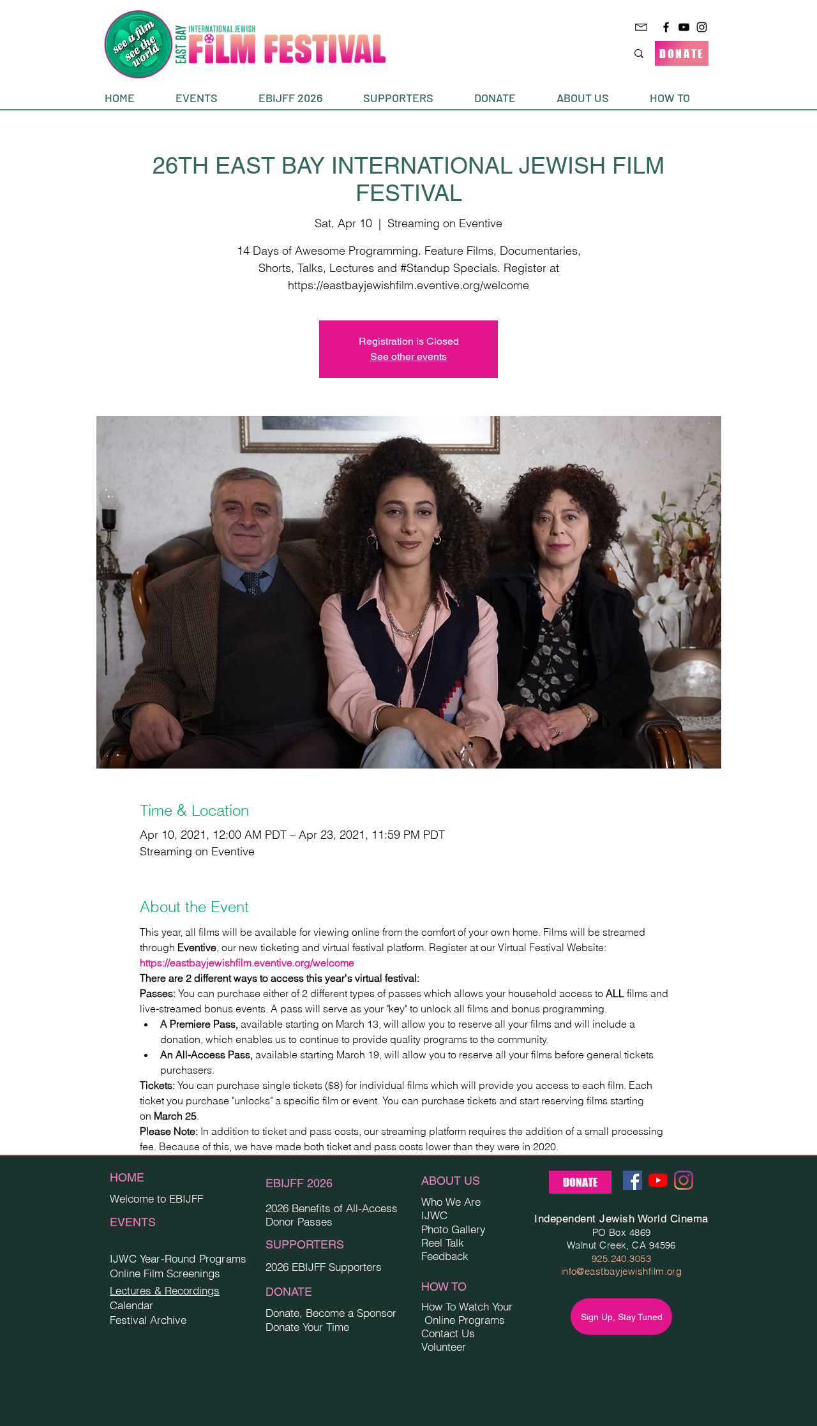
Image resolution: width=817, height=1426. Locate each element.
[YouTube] (684, 27)
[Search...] (639, 53)
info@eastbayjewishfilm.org (621, 1271)
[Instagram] (701, 27)
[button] (207, 98)
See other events (408, 356)
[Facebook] (666, 27)
